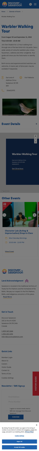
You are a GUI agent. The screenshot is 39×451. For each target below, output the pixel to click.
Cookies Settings (19, 436)
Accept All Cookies (19, 447)
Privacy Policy (29, 432)
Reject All (19, 441)
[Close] (36, 425)
